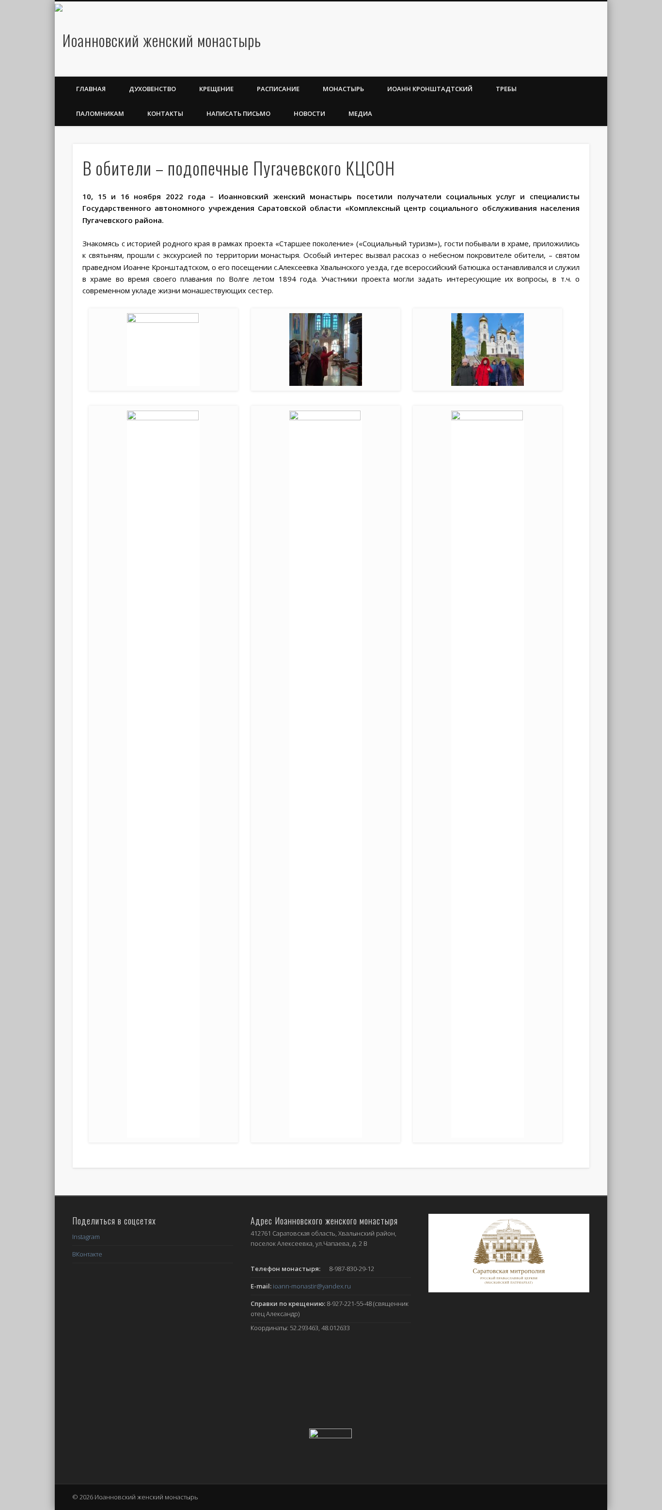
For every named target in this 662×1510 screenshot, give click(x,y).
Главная (91, 88)
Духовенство (152, 88)
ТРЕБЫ (506, 88)
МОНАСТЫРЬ (343, 88)
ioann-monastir (312, 1286)
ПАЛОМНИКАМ (100, 113)
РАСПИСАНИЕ (278, 88)
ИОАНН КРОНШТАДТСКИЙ (430, 88)
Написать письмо (238, 113)
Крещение (216, 88)
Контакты (165, 113)
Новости (309, 113)
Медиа (360, 113)
